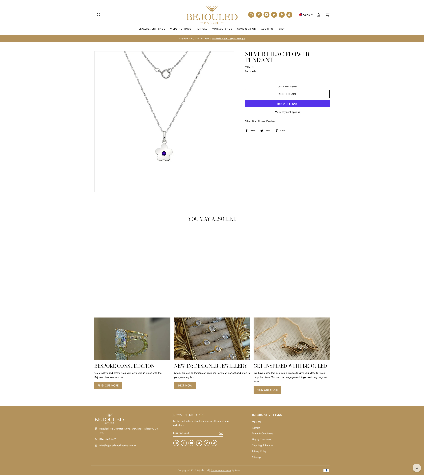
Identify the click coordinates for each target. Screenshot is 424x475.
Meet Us (256, 422)
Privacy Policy (259, 451)
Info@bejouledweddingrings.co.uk (117, 445)
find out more (108, 385)
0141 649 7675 (107, 439)
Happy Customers (261, 439)
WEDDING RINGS (180, 28)
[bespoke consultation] (132, 338)
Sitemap (256, 457)
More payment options (287, 112)
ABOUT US (267, 28)
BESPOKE (201, 28)
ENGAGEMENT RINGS (152, 28)
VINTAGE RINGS (222, 28)
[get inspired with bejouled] (292, 338)
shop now (184, 385)
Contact (256, 428)
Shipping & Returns (262, 445)
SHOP (282, 28)
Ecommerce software (221, 470)
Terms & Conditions (262, 433)
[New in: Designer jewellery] (212, 338)
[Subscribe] (221, 433)
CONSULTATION (246, 28)
